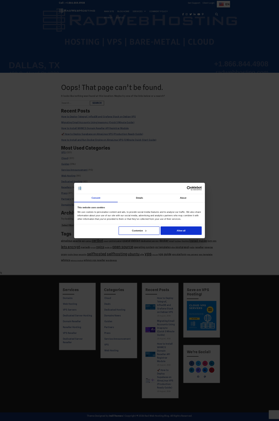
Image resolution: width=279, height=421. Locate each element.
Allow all (181, 230)
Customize (137, 230)
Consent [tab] (96, 198)
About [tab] (183, 198)
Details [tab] (139, 198)
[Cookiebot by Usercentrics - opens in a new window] (189, 188)
